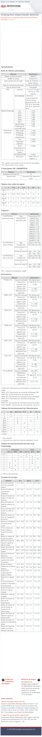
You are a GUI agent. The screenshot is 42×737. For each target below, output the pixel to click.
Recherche (27, 1)
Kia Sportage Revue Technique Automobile (12, 17)
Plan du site (21, 1)
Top (16, 1)
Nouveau (13, 1)
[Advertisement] (21, 44)
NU (6, 1)
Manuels (3, 1)
